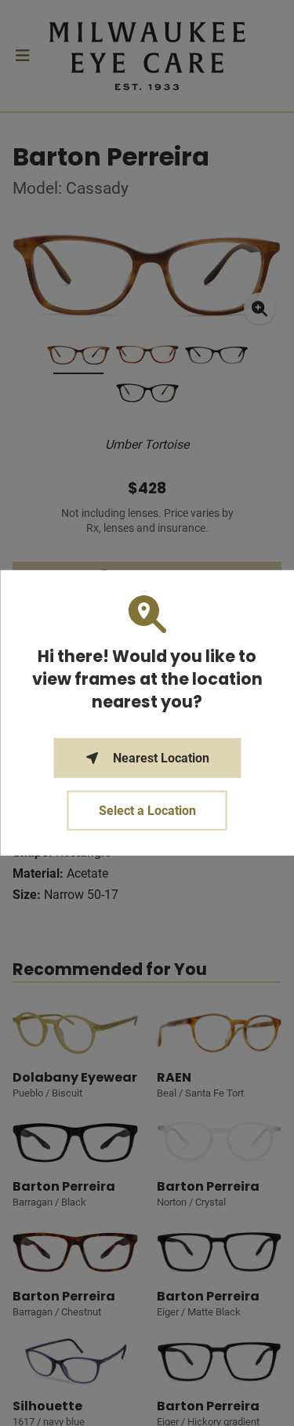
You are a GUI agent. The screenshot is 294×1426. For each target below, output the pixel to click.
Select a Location (147, 810)
